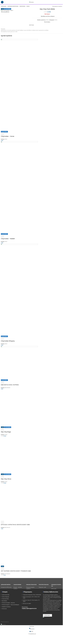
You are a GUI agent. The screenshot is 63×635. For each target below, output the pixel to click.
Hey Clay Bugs (6, 432)
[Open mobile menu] (2, 2)
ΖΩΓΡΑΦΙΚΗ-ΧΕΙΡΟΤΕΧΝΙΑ (13, 6)
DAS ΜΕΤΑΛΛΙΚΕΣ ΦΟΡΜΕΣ (10, 385)
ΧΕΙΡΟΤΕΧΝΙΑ (22, 6)
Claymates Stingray (8, 341)
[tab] (31, 25)
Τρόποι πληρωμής (5, 596)
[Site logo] (31, 2)
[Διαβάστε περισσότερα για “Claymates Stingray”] (2, 338)
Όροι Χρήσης (4, 600)
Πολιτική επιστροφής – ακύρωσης (8, 602)
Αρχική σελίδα (3, 6)
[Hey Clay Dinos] (19, 455)
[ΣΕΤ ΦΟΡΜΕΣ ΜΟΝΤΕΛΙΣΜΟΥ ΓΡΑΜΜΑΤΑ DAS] (16, 547)
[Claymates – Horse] (19, 84)
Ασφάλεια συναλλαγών (6, 606)
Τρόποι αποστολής (5, 594)
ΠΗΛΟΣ (28, 6)
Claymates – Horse (7, 136)
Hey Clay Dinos (6, 479)
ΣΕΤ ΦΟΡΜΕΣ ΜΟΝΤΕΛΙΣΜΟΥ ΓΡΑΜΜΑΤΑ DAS (16, 571)
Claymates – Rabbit (8, 239)
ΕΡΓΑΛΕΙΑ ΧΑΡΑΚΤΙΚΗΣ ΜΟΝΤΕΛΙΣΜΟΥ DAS (15, 525)
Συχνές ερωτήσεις (5, 598)
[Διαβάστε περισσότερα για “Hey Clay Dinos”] (2, 476)
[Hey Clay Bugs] (19, 407)
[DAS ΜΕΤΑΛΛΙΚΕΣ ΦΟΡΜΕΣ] (19, 362)
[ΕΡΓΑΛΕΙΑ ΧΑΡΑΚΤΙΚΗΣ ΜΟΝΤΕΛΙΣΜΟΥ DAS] (19, 502)
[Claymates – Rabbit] (19, 187)
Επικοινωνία (4, 608)
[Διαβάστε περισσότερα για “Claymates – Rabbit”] (2, 236)
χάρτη (30, 603)
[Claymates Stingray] (19, 289)
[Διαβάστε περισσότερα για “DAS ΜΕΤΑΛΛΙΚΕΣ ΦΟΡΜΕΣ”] (2, 382)
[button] (2, 522)
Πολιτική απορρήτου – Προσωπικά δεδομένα (10, 604)
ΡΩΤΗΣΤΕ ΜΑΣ (47, 615)
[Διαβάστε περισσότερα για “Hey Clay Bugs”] (2, 429)
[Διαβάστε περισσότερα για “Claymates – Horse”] (2, 133)
